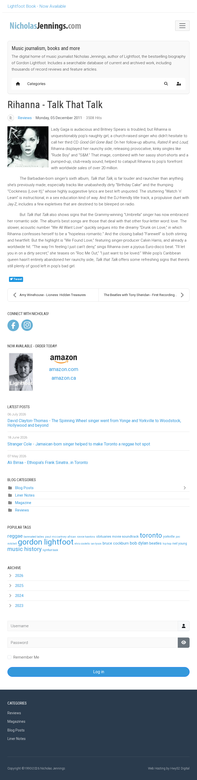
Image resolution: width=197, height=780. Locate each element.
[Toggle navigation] (182, 26)
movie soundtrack (125, 536)
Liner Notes (25, 495)
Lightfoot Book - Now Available (36, 6)
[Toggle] (186, 488)
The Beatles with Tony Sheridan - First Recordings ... (142, 295)
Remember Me (26, 657)
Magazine (23, 502)
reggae (15, 536)
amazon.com (63, 369)
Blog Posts (24, 488)
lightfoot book (50, 550)
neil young (179, 543)
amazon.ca (64, 378)
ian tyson (96, 543)
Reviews (25, 118)
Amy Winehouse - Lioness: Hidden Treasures (52, 295)
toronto (151, 535)
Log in (98, 671)
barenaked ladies (34, 536)
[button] (166, 84)
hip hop (167, 543)
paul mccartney (55, 536)
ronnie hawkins (86, 536)
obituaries (103, 536)
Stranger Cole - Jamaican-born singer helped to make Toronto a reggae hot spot (78, 444)
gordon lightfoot (46, 541)
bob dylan (139, 543)
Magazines (16, 721)
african (71, 536)
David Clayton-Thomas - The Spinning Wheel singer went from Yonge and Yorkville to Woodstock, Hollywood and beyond (94, 423)
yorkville (169, 536)
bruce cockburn (116, 543)
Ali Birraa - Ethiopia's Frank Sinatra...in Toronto (47, 462)
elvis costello (82, 543)
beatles (155, 543)
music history (24, 549)
